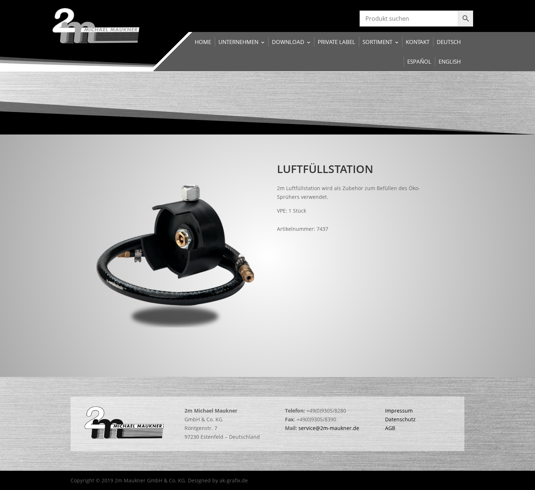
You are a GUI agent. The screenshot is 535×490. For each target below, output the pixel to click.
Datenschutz (400, 419)
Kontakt (417, 41)
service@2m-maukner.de (328, 428)
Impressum (399, 410)
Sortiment (377, 41)
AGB (390, 428)
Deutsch (449, 41)
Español (419, 61)
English (450, 61)
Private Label (336, 41)
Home (203, 41)
